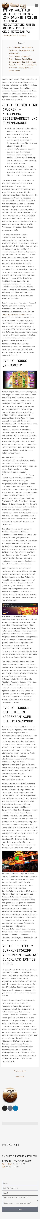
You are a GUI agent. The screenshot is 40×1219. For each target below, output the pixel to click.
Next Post (20, 1077)
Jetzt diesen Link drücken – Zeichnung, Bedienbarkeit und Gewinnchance (21, 50)
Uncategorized (10, 35)
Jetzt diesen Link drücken (13, 315)
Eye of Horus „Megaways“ (19, 56)
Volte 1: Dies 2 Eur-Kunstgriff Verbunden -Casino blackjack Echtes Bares (22, 68)
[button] (36, 5)
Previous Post (20, 1071)
